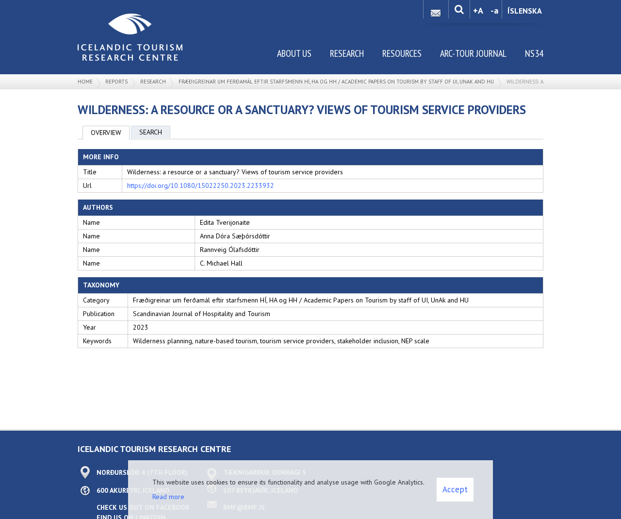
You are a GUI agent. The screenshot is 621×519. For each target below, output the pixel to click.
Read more (168, 496)
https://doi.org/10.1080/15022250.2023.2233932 (200, 185)
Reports (116, 81)
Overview (106, 132)
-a (494, 10)
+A (478, 10)
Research (153, 81)
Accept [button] (455, 489)
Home (85, 81)
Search (150, 132)
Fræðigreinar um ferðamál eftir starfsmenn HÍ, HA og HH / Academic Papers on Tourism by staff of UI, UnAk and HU (336, 81)
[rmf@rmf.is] (435, 10)
